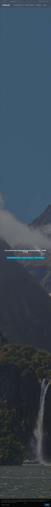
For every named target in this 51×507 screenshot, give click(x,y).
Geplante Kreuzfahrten (18, 5)
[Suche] (48, 5)
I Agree (47, 504)
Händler (44, 5)
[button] (44, 1)
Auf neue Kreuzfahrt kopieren (14, 257)
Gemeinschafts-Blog (12, 1)
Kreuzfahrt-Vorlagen (29, 5)
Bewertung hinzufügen (28, 257)
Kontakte (4, 1)
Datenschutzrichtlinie (5, 504)
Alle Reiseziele (38, 5)
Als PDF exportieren (39, 257)
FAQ (19, 1)
